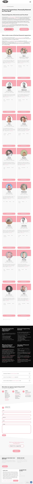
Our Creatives (4, 6)
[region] (10, 475)
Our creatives (19, 472)
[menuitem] (30, 2)
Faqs (17, 477)
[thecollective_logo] (5, 2)
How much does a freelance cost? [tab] (12, 380)
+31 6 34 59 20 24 (7, 408)
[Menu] (30, 2)
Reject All (10, 480)
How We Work (19, 474)
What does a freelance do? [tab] (11, 373)
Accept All (15, 480)
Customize (5, 480)
